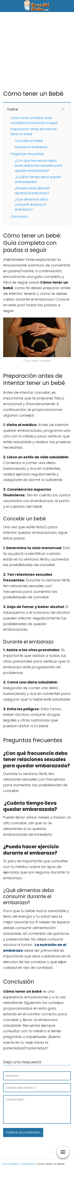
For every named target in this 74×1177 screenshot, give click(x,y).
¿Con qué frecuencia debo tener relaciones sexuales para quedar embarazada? (38, 165)
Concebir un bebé (29, 140)
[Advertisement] (37, 51)
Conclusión (19, 216)
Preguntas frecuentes (27, 154)
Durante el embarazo (31, 147)
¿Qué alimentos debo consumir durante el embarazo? (31, 204)
